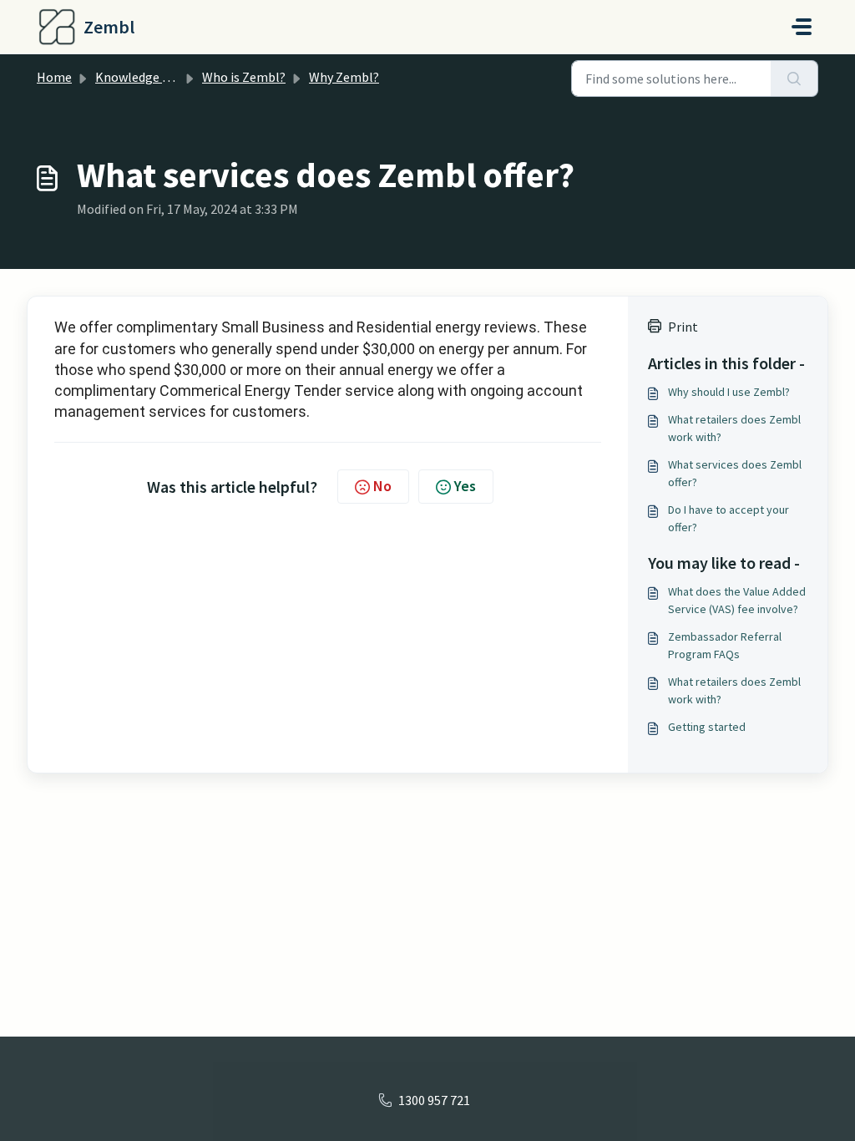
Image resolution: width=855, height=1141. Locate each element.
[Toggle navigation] (801, 27)
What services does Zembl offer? (735, 473)
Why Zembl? (344, 76)
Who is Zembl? (244, 76)
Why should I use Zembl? (729, 391)
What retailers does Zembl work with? (734, 428)
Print (683, 326)
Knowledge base (142, 76)
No (382, 485)
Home (54, 76)
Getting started (707, 726)
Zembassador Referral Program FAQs (725, 645)
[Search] (794, 78)
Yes (465, 485)
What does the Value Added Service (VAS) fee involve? (737, 600)
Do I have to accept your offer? (728, 518)
